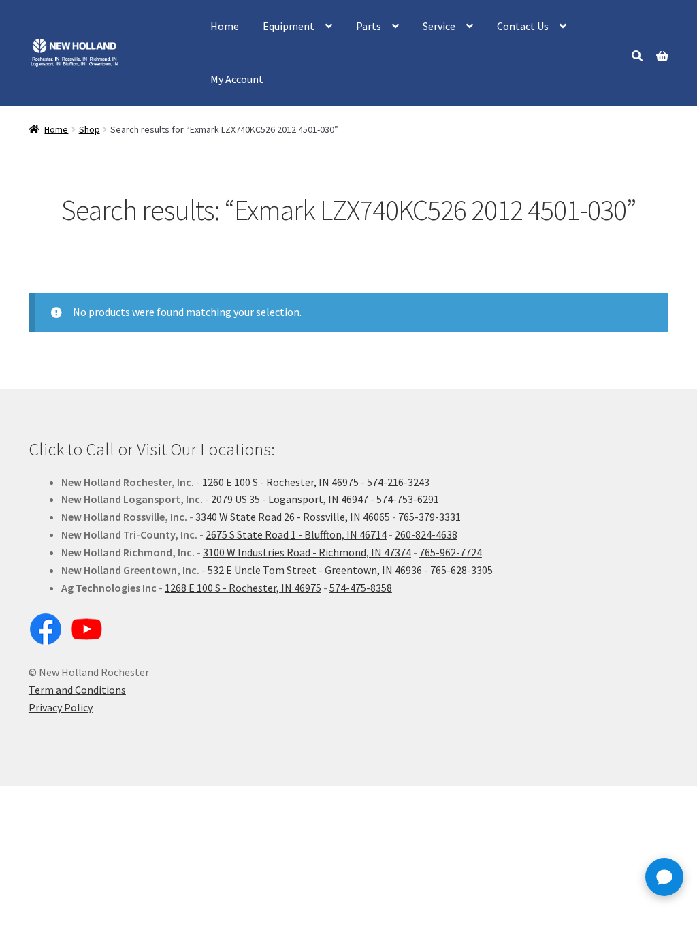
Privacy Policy (61, 707)
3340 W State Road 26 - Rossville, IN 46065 (292, 517)
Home (224, 26)
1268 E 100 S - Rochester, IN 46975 (243, 587)
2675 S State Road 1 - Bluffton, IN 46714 (296, 534)
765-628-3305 (461, 570)
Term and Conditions (77, 689)
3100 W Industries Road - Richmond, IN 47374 (307, 552)
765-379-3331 (429, 517)
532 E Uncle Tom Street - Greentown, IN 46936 (315, 570)
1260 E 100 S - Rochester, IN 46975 (280, 482)
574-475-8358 (360, 587)
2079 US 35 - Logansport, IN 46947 (289, 499)
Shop (89, 129)
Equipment (288, 26)
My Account (236, 79)
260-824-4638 (426, 534)
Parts (368, 26)
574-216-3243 (398, 482)
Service (439, 26)
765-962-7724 (450, 552)
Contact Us (523, 26)
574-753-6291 (407, 499)
